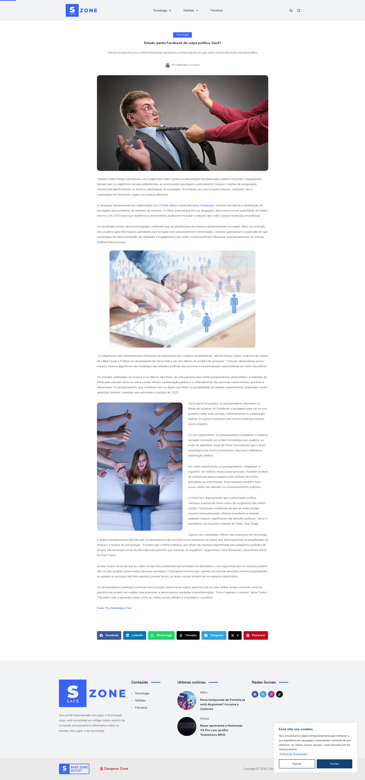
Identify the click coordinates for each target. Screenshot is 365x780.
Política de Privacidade (293, 754)
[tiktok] (279, 694)
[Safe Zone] (81, 10)
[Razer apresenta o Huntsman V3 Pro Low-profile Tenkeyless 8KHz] (186, 726)
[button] (109, 635)
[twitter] (263, 694)
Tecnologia (182, 34)
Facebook (206, 205)
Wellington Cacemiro (188, 65)
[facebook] (255, 694)
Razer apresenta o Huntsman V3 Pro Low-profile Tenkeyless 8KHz (221, 730)
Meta (165, 205)
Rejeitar (297, 764)
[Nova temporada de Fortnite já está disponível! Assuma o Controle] (186, 700)
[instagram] (271, 694)
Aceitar (334, 764)
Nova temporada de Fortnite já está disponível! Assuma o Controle (222, 704)
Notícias (204, 718)
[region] (315, 747)
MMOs (204, 692)
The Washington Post (118, 608)
